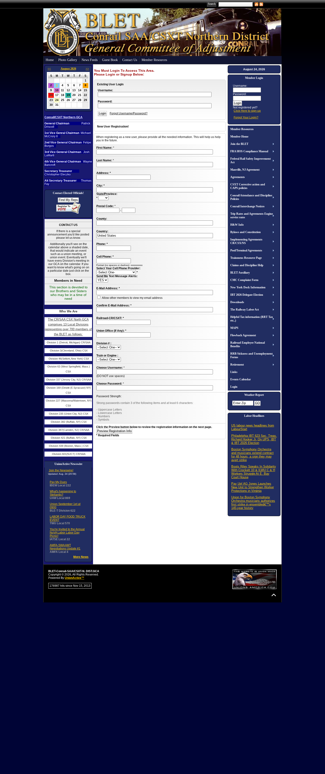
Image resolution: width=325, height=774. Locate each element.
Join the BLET (239, 144)
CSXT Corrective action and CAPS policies (247, 186)
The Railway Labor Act (244, 309)
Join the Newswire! (61, 470)
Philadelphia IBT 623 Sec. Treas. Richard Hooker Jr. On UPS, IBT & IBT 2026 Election (254, 439)
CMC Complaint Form (244, 280)
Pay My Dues (58, 482)
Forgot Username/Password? (129, 113)
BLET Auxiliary (240, 272)
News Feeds (90, 60)
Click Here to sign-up (247, 110)
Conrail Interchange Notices (247, 206)
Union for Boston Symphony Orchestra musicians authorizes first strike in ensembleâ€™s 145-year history (253, 502)
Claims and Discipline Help (246, 265)
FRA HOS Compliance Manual (249, 151)
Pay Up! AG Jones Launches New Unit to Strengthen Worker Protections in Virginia (252, 487)
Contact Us (129, 60)
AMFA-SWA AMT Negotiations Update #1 (65, 547)
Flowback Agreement (243, 335)
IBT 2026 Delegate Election (246, 294)
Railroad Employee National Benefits (247, 344)
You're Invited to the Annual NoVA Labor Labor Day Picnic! (67, 533)
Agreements (237, 177)
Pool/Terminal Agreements (246, 250)
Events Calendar (240, 379)
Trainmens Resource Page (246, 258)
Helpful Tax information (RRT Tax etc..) (251, 318)
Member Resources (154, 60)
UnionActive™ (74, 578)
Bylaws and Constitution (245, 232)
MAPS (234, 328)
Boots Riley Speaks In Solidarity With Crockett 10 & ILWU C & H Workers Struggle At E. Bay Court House (253, 472)
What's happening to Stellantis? (63, 493)
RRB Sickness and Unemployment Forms (251, 355)
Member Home (239, 136)
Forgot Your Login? (246, 117)
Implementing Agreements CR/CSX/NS (246, 241)
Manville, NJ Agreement (245, 169)
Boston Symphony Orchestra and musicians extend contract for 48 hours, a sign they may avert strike (252, 455)
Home (50, 60)
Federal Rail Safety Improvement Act (250, 160)
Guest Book (110, 60)
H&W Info (237, 224)
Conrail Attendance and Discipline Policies (251, 197)
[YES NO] (102, 280)
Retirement (237, 364)
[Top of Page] (274, 595)
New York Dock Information (248, 287)
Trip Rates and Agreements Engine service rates (251, 215)
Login (233, 386)
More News (81, 557)
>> (87, 68)
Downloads (237, 302)
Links (233, 372)
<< (49, 68)
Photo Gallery (67, 60)
